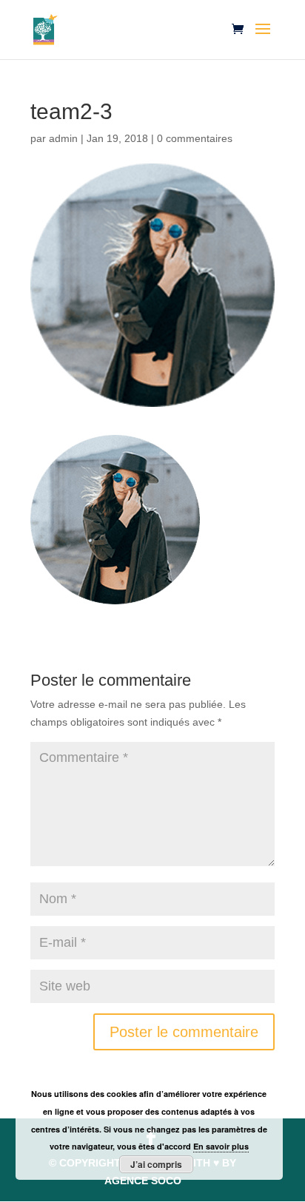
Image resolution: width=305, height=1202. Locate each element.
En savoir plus (221, 1146)
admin (63, 138)
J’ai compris (156, 1164)
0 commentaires (194, 138)
